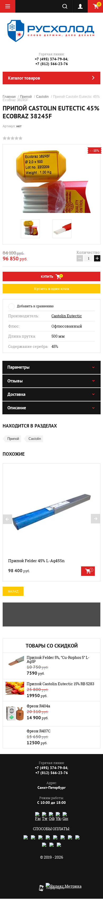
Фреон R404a (38, 705)
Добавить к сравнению (35, 306)
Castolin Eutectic (67, 316)
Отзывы (15, 381)
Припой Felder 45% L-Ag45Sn (36, 560)
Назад (13, 591)
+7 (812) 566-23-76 (51, 63)
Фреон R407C (38, 730)
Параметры (18, 367)
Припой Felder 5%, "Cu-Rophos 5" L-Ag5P (58, 659)
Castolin (42, 97)
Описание (16, 408)
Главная (9, 97)
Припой (26, 97)
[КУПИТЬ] (88, 571)
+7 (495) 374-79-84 (51, 59)
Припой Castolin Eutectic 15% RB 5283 (60, 683)
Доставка (16, 394)
